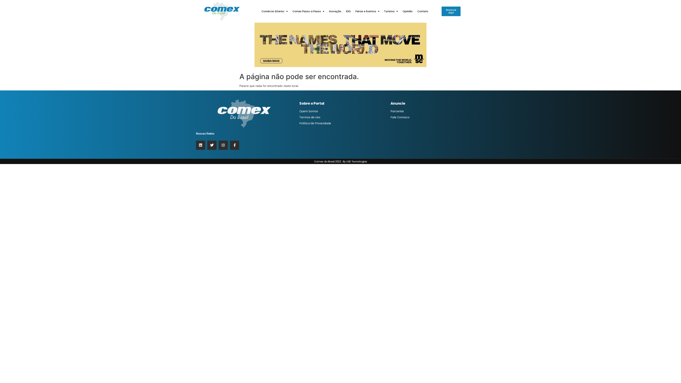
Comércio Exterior (272, 11)
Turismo (389, 11)
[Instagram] (223, 145)
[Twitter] (212, 145)
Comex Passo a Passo (306, 11)
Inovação (335, 11)
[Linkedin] (200, 145)
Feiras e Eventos (365, 11)
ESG (348, 11)
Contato (422, 11)
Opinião (408, 11)
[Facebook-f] (234, 145)
